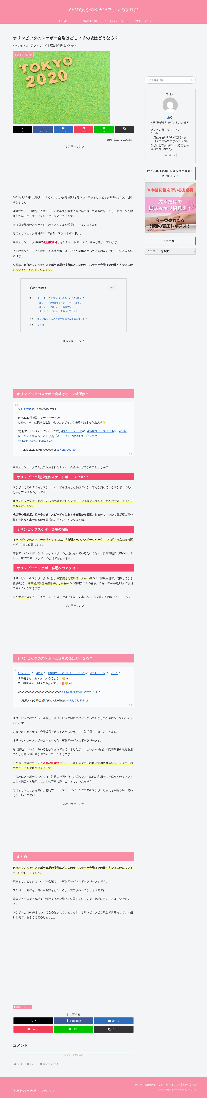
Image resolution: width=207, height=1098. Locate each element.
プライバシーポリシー (169, 1084)
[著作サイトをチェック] (166, 155)
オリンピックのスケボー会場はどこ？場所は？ (61, 298)
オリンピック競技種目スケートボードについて (61, 302)
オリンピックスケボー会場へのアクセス (58, 311)
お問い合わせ (189, 1084)
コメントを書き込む (73, 1055)
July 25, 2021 (65, 449)
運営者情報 (150, 1084)
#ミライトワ (65, 436)
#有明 (39, 673)
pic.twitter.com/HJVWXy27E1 (79, 692)
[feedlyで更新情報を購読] (170, 155)
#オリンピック (85, 436)
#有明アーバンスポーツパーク (66, 673)
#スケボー (24, 673)
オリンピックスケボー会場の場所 (55, 306)
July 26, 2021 (77, 700)
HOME (138, 1084)
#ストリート (97, 673)
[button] (124, 129)
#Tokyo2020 (28, 409)
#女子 (114, 673)
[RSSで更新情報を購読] (175, 155)
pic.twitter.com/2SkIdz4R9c (34, 441)
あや (170, 117)
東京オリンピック (23, 1007)
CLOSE (112, 287)
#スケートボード (71, 431)
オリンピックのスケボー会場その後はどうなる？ (62, 318)
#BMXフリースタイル (100, 431)
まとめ (40, 324)
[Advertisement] (73, 170)
